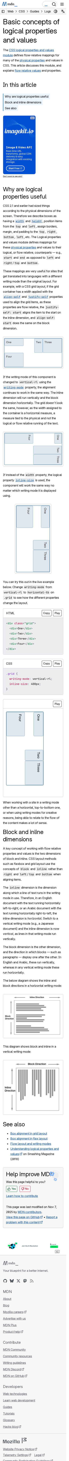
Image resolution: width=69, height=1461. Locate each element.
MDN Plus (10, 1325)
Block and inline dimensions (23, 102)
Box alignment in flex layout (28, 1138)
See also (11, 108)
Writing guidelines (14, 1363)
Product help (11, 1331)
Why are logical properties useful (27, 96)
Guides (7, 1407)
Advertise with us (14, 1318)
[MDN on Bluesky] (12, 1281)
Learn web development (19, 1400)
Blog (6, 1305)
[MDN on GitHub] (5, 1281)
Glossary (9, 1420)
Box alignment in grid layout (28, 1133)
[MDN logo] (10, 1263)
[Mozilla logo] (14, 1440)
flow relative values (28, 70)
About (7, 1299)
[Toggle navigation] (62, 4)
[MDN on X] (18, 1281)
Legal (38, 1455)
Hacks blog (10, 1426)
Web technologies (15, 1394)
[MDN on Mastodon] (25, 1281)
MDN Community (14, 1349)
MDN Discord (12, 1369)
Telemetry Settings (15, 1455)
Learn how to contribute (22, 1196)
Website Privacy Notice (18, 1449)
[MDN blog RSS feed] (31, 1281)
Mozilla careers (13, 1312)
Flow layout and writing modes (30, 1143)
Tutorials (9, 1413)
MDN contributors (29, 1212)
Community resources (17, 1356)
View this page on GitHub (23, 1217)
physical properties (32, 60)
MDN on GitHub (13, 1376)
